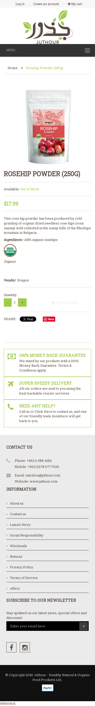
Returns (16, 556)
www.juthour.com (44, 481)
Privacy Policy (21, 567)
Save (51, 319)
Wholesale (18, 546)
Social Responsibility (26, 535)
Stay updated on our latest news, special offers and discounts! (46, 615)
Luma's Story (20, 524)
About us (17, 503)
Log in (20, 4)
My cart (76, 4)
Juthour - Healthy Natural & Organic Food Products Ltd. (61, 677)
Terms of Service (24, 577)
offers (15, 588)
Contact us (18, 514)
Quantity (10, 295)
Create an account (46, 4)
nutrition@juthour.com (43, 475)
